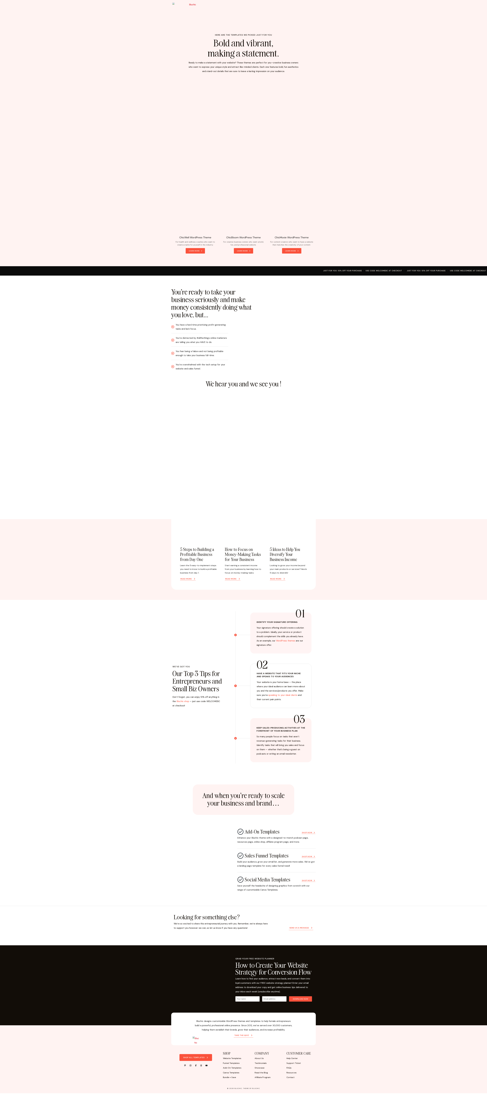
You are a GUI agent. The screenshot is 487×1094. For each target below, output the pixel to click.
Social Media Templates (267, 879)
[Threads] (201, 1065)
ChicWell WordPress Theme (195, 237)
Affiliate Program (262, 1077)
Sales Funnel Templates (267, 855)
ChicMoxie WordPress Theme (292, 237)
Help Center (292, 1058)
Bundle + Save (229, 1077)
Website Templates (232, 1058)
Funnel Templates (231, 1063)
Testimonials (260, 1063)
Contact (290, 1077)
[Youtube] (206, 1065)
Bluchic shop (183, 701)
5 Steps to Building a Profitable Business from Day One (197, 554)
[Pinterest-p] (185, 1065)
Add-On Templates (262, 831)
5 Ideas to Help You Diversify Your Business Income (285, 554)
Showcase (259, 1067)
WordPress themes (285, 640)
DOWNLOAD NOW (300, 999)
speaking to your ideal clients (282, 695)
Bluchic (238, 1088)
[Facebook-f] (196, 1065)
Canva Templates (231, 1072)
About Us (259, 1058)
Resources (291, 1072)
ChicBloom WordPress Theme (243, 237)
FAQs (288, 1067)
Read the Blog (261, 1072)
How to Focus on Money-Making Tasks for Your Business (243, 554)
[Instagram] (190, 1065)
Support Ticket (293, 1063)
